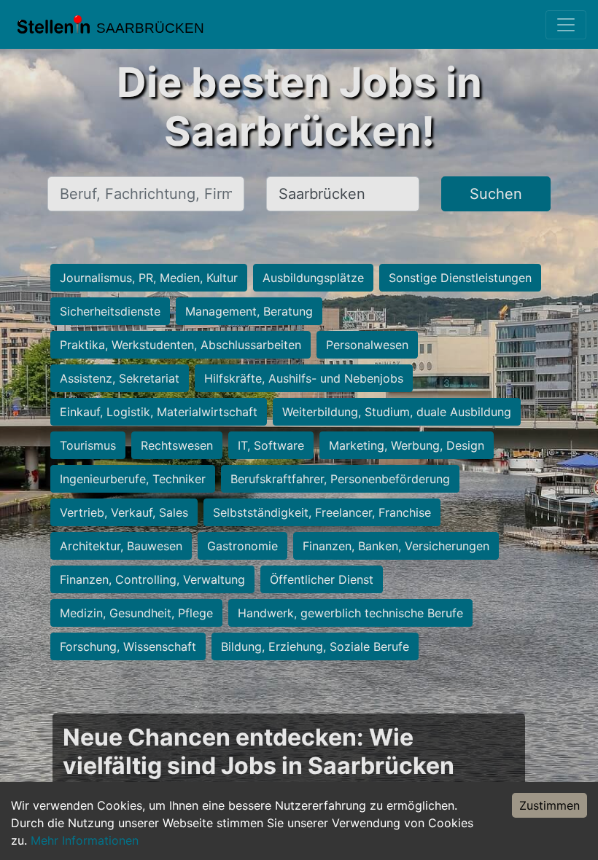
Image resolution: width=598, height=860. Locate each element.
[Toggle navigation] (565, 24)
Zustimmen (549, 805)
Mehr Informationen (85, 840)
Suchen (496, 194)
